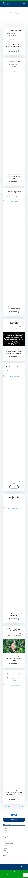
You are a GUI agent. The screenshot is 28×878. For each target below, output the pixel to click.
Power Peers (10, 868)
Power (17, 35)
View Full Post (14, 51)
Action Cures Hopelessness (14, 323)
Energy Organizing (14, 192)
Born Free (5, 828)
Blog (14, 866)
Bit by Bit (5, 830)
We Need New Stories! (14, 367)
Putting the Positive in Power (14, 498)
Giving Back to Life (14, 30)
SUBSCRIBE (14, 819)
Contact (16, 868)
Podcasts (5, 848)
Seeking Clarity (14, 61)
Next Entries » (22, 806)
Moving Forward (12, 35)
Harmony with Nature (16, 196)
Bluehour (12, 874)
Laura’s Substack (6, 833)
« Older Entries (6, 806)
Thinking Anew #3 (14, 674)
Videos (4, 855)
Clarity (14, 66)
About (10, 866)
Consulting (19, 866)
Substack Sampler (7, 852)
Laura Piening (11, 33)
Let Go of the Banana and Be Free (14, 630)
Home (6, 866)
